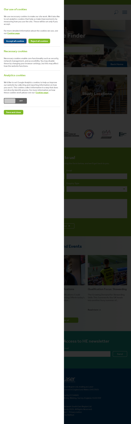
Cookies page (13, 33)
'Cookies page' (42, 92)
